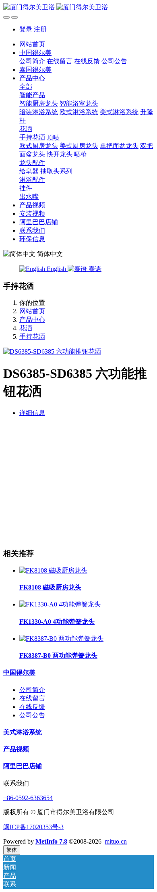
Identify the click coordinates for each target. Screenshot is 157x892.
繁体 (11, 850)
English (56, 268)
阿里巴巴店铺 (22, 766)
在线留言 (32, 698)
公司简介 (32, 689)
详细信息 (32, 412)
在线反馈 (32, 706)
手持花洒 (32, 336)
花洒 (25, 328)
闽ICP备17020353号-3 (33, 826)
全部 (25, 86)
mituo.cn (116, 841)
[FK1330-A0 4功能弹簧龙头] (60, 604)
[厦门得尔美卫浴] (78, 7)
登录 (25, 29)
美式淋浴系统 (22, 732)
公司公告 (32, 715)
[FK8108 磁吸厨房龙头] (53, 570)
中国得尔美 (19, 672)
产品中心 (32, 319)
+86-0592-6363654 (28, 797)
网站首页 (32, 44)
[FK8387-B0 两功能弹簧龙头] (61, 638)
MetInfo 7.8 (51, 841)
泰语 (94, 268)
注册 (40, 29)
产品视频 (16, 749)
